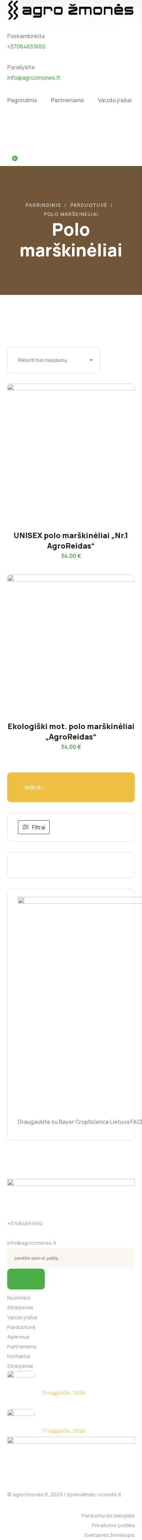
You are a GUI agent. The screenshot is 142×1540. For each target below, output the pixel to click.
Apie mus (18, 1336)
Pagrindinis (43, 205)
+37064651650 (25, 1223)
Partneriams (22, 1346)
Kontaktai (18, 1356)
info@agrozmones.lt (31, 1242)
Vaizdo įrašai (22, 1317)
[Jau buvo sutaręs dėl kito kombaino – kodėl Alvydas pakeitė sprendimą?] (21, 1385)
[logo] (71, 10)
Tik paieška (114, 787)
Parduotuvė (89, 205)
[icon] (117, 25)
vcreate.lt (109, 1494)
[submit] (26, 1279)
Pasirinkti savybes (80, 455)
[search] (11, 123)
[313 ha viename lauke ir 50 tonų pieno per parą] (21, 1423)
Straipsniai (20, 1307)
